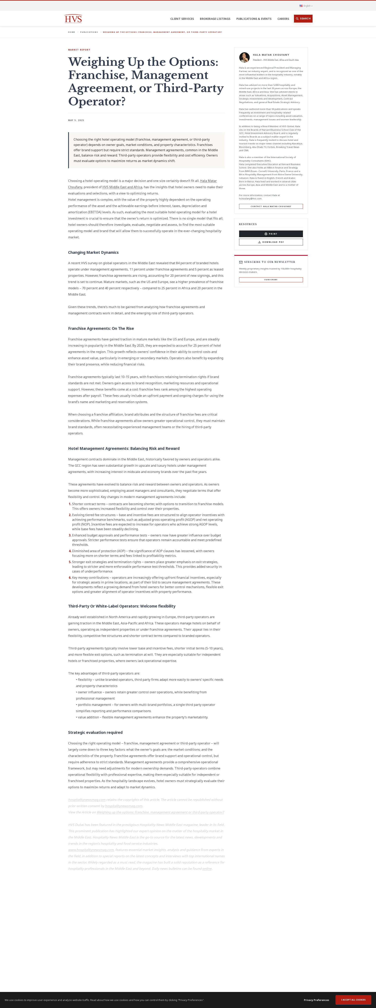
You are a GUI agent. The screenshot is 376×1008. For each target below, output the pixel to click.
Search (305, 18)
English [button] (307, 5)
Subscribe (270, 279)
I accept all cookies (353, 999)
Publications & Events (253, 19)
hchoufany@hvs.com (250, 198)
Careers (283, 19)
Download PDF (273, 242)
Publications (89, 32)
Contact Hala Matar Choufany (271, 206)
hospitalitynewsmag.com (86, 799)
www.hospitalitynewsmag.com (91, 850)
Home (71, 32)
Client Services (182, 19)
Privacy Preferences (316, 1000)
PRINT (273, 233)
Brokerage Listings (215, 19)
